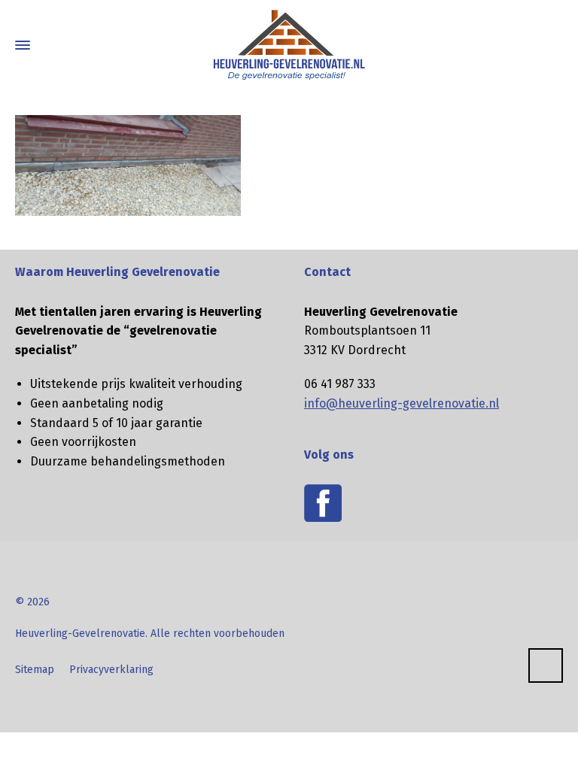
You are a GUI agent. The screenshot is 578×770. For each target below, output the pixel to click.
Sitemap (34, 669)
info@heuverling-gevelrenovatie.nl (401, 403)
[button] (19, 750)
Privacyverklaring (111, 669)
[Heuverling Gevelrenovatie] (289, 45)
